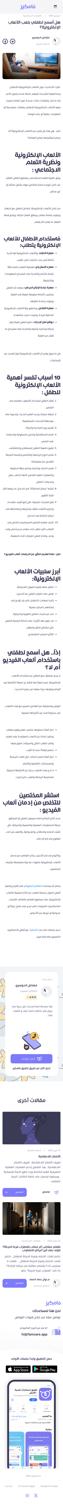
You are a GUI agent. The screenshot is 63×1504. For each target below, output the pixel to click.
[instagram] (27, 1496)
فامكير (34, 930)
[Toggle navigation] (55, 7)
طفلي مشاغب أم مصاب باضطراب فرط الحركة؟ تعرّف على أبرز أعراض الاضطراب (31, 1248)
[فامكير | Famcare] (27, 6)
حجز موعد (28, 1059)
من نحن (8, 1486)
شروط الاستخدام (26, 1486)
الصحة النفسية (34, 1150)
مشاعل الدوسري (41, 37)
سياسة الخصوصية (49, 1486)
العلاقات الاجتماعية (32, 15)
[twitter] (36, 1496)
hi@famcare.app (34, 1334)
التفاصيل (19, 1192)
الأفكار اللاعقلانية (49, 1156)
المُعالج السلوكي (33, 886)
